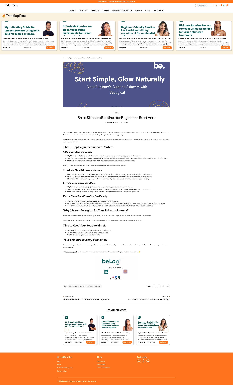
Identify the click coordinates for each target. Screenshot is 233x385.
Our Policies (101, 364)
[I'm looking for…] (198, 5)
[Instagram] (139, 361)
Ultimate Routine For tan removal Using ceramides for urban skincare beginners (202, 38)
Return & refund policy (64, 368)
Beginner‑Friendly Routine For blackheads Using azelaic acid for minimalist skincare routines (144, 39)
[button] (66, 330)
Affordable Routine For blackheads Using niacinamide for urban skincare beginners (86, 38)
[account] (216, 5)
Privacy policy (62, 371)
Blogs (70, 58)
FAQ (58, 361)
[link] (154, 286)
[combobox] (204, 5)
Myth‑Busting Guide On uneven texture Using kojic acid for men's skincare (25, 38)
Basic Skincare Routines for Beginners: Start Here (84, 286)
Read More (50, 47)
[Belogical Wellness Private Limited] (11, 5)
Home (65, 58)
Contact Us (101, 361)
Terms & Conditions (103, 368)
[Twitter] (143, 361)
